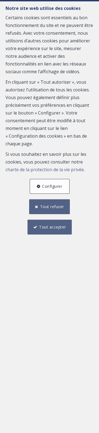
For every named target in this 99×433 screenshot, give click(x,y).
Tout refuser (52, 206)
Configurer (52, 186)
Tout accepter (52, 227)
